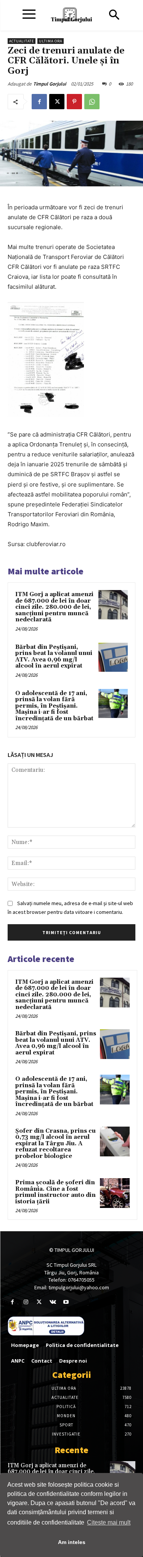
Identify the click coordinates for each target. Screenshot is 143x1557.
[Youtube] (66, 1302)
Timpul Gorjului (49, 84)
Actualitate (21, 41)
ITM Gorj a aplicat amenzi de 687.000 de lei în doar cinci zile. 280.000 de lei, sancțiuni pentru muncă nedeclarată (54, 607)
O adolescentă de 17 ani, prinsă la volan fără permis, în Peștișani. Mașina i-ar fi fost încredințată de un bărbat (54, 706)
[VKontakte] (53, 1302)
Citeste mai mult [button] (108, 1522)
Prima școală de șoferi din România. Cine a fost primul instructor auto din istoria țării (55, 1192)
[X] (56, 101)
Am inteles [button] (71, 1542)
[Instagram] (26, 1302)
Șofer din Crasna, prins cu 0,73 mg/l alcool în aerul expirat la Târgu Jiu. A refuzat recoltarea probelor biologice (55, 1143)
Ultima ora (50, 41)
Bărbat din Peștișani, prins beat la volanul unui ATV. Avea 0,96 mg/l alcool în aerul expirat (53, 656)
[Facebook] (39, 101)
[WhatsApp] (92, 101)
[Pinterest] (74, 101)
